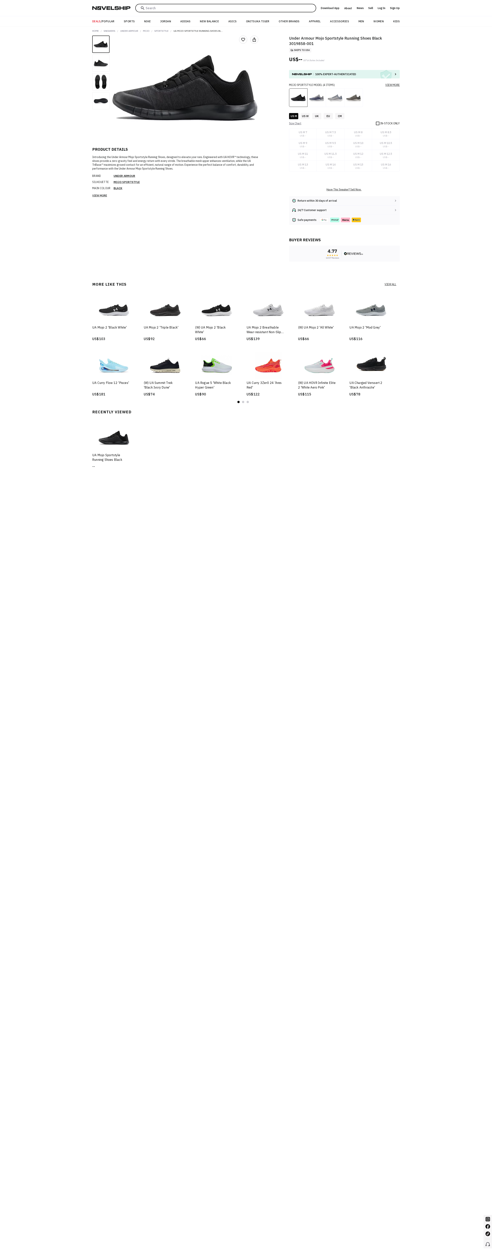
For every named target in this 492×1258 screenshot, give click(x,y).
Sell (370, 8)
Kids (396, 21)
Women (378, 21)
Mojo (146, 30)
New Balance (209, 21)
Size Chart (295, 123)
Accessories (339, 21)
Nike (147, 21)
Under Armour (129, 30)
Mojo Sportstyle (127, 182)
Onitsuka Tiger (257, 21)
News (360, 8)
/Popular (103, 21)
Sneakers (109, 30)
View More (99, 195)
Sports (129, 21)
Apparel (315, 21)
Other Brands (289, 21)
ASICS (232, 21)
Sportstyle (161, 30)
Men (361, 21)
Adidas (185, 21)
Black (118, 188)
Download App (330, 8)
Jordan (165, 21)
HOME (95, 30)
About (348, 8)
